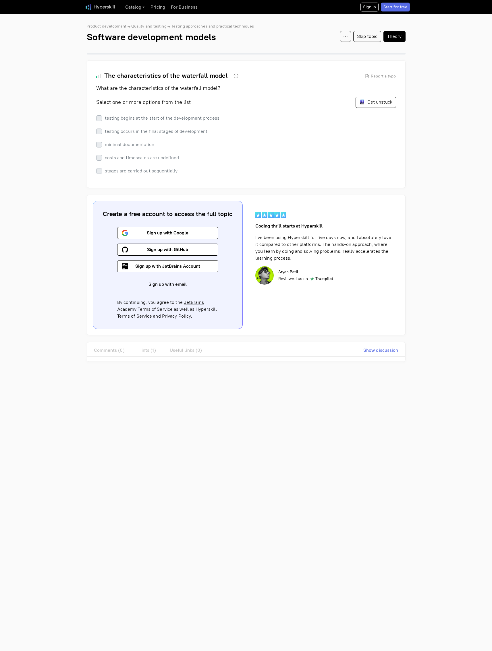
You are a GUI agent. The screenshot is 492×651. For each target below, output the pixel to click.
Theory (394, 36)
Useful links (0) (186, 350)
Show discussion (380, 350)
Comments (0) (109, 350)
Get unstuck (379, 102)
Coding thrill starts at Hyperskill (289, 226)
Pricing (158, 7)
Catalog (133, 7)
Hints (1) (147, 350)
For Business (184, 7)
